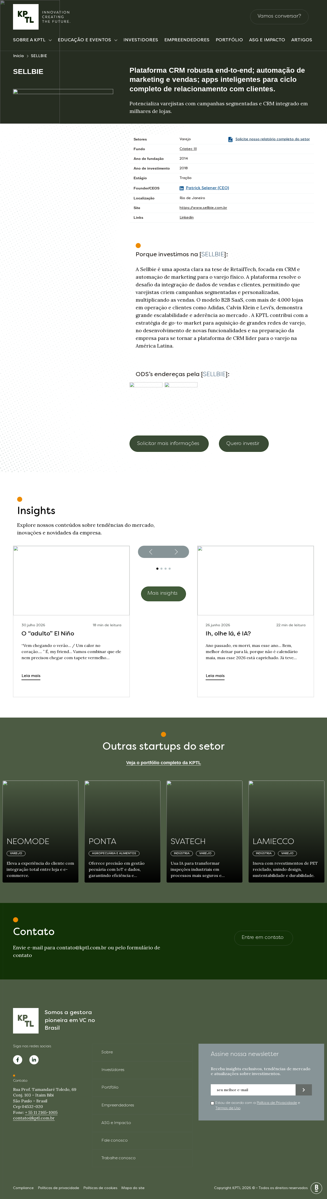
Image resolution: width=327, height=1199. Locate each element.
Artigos (301, 40)
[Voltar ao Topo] (314, 1168)
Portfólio (229, 40)
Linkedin (187, 217)
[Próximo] (176, 552)
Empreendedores (186, 40)
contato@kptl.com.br (34, 1117)
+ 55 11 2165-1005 (41, 1112)
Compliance (23, 1188)
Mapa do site (133, 1188)
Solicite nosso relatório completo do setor (273, 139)
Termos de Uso (227, 1108)
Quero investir (242, 443)
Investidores (140, 40)
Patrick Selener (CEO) (207, 188)
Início (18, 56)
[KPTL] (42, 17)
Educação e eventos (84, 40)
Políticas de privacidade (58, 1188)
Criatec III (188, 149)
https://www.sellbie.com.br (203, 208)
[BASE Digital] (316, 1188)
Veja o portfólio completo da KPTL (163, 762)
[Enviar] (304, 1089)
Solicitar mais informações (168, 443)
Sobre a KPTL (29, 40)
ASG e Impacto (267, 40)
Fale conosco (114, 1141)
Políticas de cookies (100, 1188)
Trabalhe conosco (118, 1158)
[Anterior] (151, 552)
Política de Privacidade (277, 1103)
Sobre (107, 1052)
